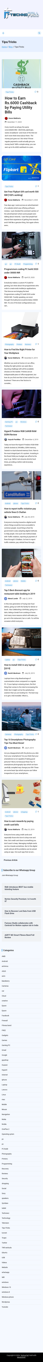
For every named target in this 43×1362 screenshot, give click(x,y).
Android (7, 503)
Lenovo (4, 1090)
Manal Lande (13, 598)
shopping (24, 812)
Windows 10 (6, 1287)
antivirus (5, 966)
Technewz (8, 426)
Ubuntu (4, 1253)
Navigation (6, 1114)
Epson (4, 1006)
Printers (19, 344)
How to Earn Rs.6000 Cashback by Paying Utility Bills (21, 105)
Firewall (5, 1021)
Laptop (7, 660)
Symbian (5, 1203)
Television (5, 1223)
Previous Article (10, 860)
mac (3, 1099)
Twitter (4, 1243)
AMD (3, 956)
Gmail (4, 1050)
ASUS (4, 971)
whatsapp (5, 1272)
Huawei (4, 1065)
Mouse (4, 1109)
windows (5, 1282)
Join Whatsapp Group (10, 875)
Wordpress (6, 1302)
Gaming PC (9, 422)
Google (4, 1055)
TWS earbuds (7, 1248)
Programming (27, 264)
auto (3, 976)
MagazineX (21, 1357)
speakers (5, 1198)
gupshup (5, 1060)
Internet (5, 1075)
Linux (4, 1095)
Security (5, 1178)
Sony (3, 1193)
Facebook (5, 1016)
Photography (9, 344)
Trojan (4, 1238)
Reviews (28, 344)
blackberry (6, 981)
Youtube (5, 1307)
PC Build (17, 264)
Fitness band (6, 1025)
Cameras (8, 734)
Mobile (23, 581)
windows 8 (6, 1292)
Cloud (4, 996)
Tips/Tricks (10, 92)
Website (5, 1267)
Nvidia (4, 1124)
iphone (15, 503)
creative (5, 1001)
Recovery (5, 1169)
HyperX (4, 1070)
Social (4, 1188)
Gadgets (5, 1035)
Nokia (4, 1119)
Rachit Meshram (14, 673)
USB (3, 1258)
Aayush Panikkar (14, 439)
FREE (4, 1030)
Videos (4, 1262)
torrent (4, 1233)
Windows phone (8, 1297)
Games (4, 1040)
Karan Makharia (15, 118)
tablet (4, 1208)
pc (6, 264)
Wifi (3, 1277)
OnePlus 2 (5, 1129)
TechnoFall (25, 1355)
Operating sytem (8, 1134)
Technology (6, 1218)
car (3, 991)
